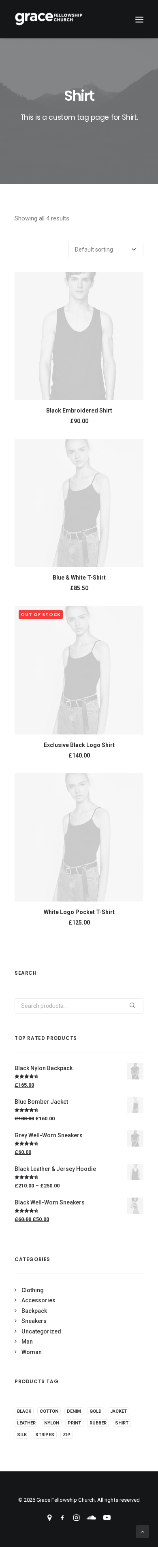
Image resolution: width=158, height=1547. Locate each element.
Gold (96, 1411)
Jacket (118, 1411)
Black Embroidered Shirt (79, 410)
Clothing (32, 1290)
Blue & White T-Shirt (79, 577)
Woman (31, 1352)
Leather (26, 1423)
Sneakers (34, 1321)
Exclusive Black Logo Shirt (79, 745)
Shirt (121, 1423)
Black (24, 1411)
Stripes (44, 1434)
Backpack (34, 1311)
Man (27, 1341)
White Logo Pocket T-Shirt (79, 912)
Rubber (98, 1423)
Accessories (38, 1300)
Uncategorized (41, 1331)
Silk (22, 1434)
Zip (66, 1434)
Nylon (51, 1423)
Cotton (49, 1411)
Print (74, 1423)
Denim (74, 1411)
